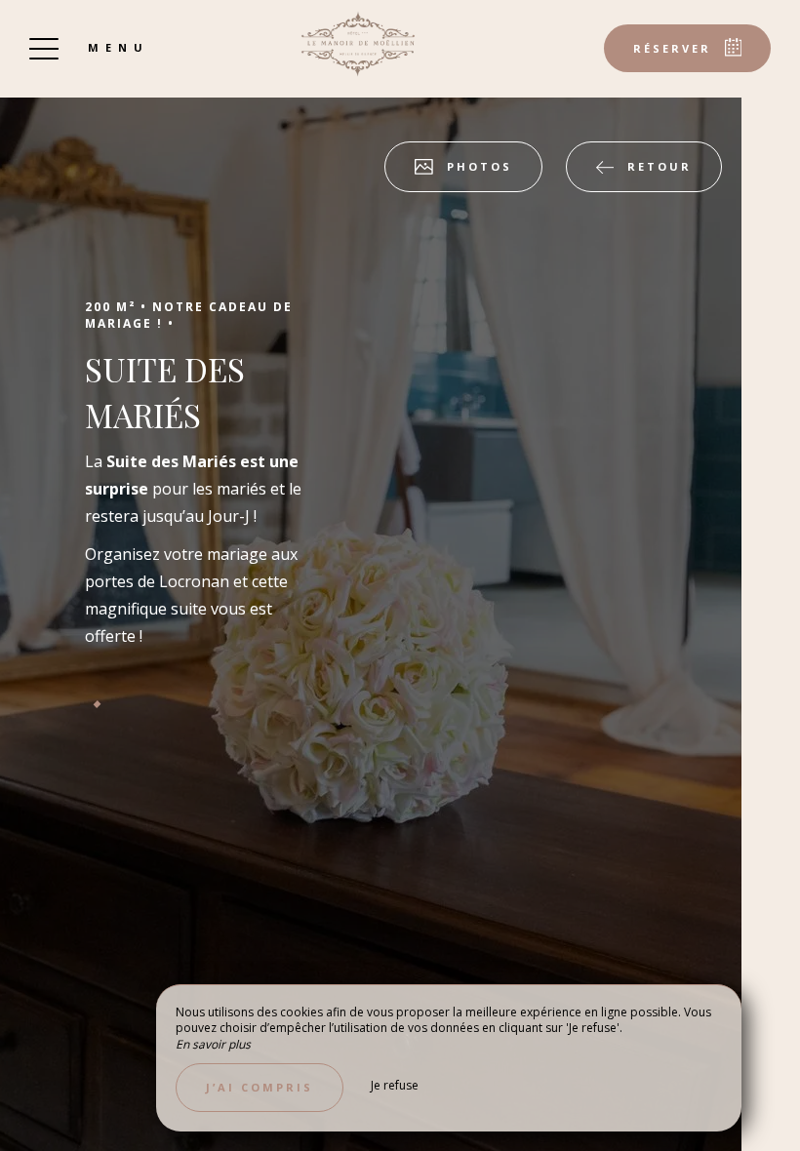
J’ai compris (259, 1087)
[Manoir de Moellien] (358, 44)
